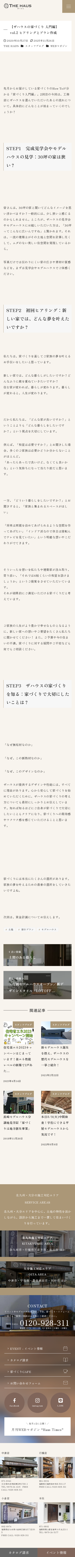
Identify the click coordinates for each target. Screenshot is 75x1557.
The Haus (17, 6)
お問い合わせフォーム (25, 1383)
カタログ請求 (19, 1360)
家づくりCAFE (20, 1371)
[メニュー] (68, 6)
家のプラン (27, 929)
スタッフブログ (34, 46)
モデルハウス (49, 929)
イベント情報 (56, 1552)
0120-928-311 (45, 1322)
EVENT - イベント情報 (26, 1348)
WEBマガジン (59, 46)
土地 (10, 929)
